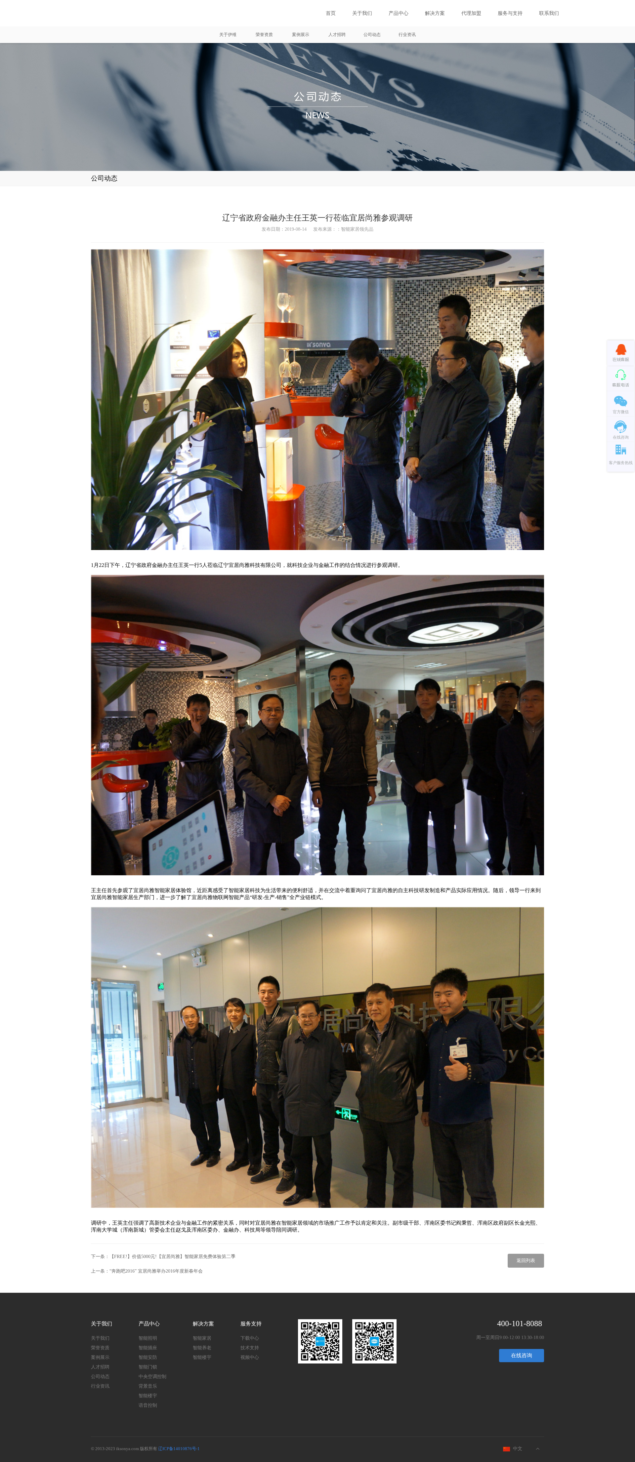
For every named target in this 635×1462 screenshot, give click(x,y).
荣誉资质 (264, 34)
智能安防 (148, 1357)
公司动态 (372, 34)
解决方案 (435, 13)
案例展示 (300, 34)
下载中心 (249, 1338)
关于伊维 (227, 34)
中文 (517, 1448)
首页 (331, 13)
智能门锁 (148, 1366)
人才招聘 (337, 34)
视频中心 (249, 1357)
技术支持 (249, 1347)
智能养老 (202, 1347)
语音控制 (148, 1405)
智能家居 (202, 1338)
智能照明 (148, 1338)
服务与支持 (510, 13)
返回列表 (526, 1260)
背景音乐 (148, 1386)
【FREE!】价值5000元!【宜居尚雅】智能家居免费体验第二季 (172, 1256)
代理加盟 (471, 13)
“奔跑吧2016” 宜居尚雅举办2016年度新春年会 (156, 1271)
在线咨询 (521, 1355)
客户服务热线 (621, 462)
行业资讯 (407, 34)
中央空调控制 (152, 1376)
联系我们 (549, 13)
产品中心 (398, 13)
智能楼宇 (148, 1395)
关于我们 (362, 13)
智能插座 (148, 1347)
